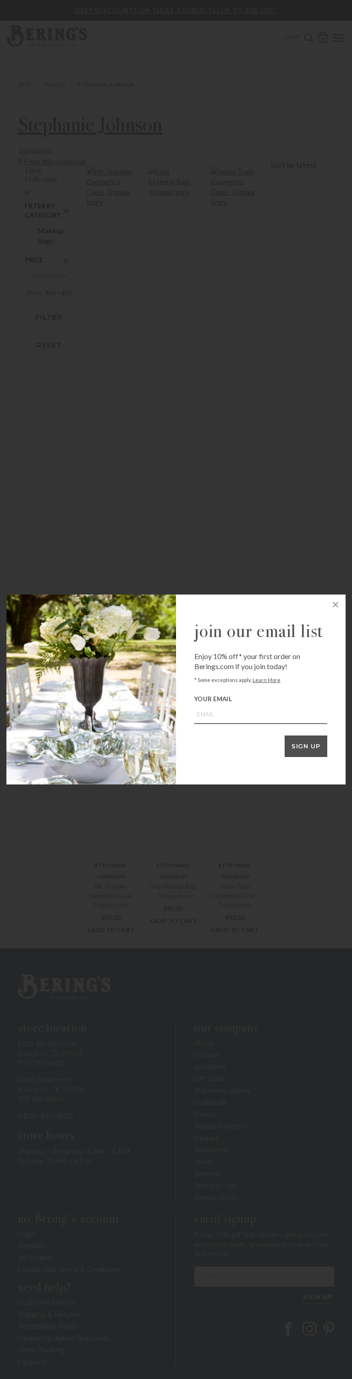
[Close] (335, 605)
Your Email (213, 699)
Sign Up (306, 746)
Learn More (266, 680)
